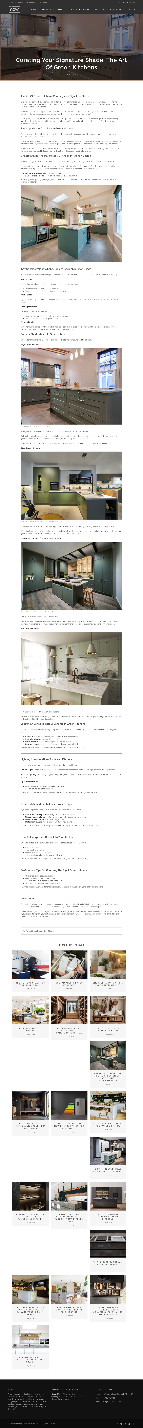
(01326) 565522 (109, 1398)
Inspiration (115, 9)
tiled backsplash (33, 847)
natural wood (70, 443)
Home (34, 9)
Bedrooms (84, 9)
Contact (131, 9)
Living (71, 9)
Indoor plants (30, 855)
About (45, 9)
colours (41, 121)
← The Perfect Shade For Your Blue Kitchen (37, 931)
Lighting (24, 765)
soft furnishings (45, 852)
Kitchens (58, 9)
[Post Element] (30, 971)
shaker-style (106, 141)
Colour (23, 134)
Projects (99, 9)
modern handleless (45, 144)
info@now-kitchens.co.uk (113, 1402)
